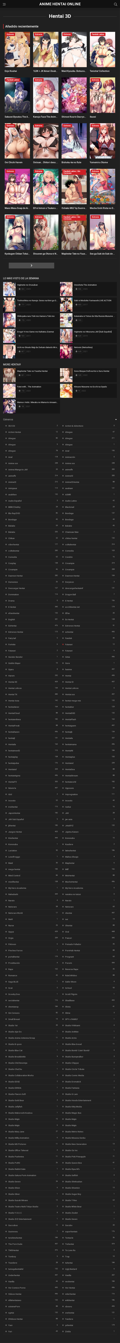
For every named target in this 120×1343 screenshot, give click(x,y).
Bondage (69, 513)
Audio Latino (71, 501)
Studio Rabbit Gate (16, 1169)
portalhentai (13, 957)
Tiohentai (69, 1244)
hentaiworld (70, 782)
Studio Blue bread (73, 1044)
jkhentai (11, 825)
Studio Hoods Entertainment (78, 1100)
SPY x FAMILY (71, 1019)
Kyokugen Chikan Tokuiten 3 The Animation (26, 253)
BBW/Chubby (14, 507)
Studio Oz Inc (71, 1150)
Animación (70, 457)
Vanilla (68, 1275)
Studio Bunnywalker (74, 1057)
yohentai (69, 1325)
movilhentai (13, 882)
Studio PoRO (14, 1163)
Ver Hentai (70, 1288)
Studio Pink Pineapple (75, 1156)
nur (66, 919)
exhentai (69, 632)
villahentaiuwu (14, 1300)
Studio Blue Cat (15, 1050)
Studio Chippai (72, 1063)
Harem (11, 676)
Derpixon (69, 582)
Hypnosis (69, 788)
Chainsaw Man (71, 532)
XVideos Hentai (15, 1319)
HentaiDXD (70, 713)
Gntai (67, 657)
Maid (10, 863)
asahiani (69, 488)
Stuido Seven (71, 1219)
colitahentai (70, 544)
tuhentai (68, 1263)
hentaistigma (14, 775)
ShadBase (70, 1000)
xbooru (68, 1306)
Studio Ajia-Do (15, 1032)
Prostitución (14, 963)
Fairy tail (12, 638)
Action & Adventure (74, 426)
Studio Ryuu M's (72, 1169)
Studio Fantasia (72, 1088)
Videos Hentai (14, 1294)
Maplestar (70, 863)
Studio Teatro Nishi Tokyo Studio (23, 1206)
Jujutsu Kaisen (71, 832)
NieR (10, 919)
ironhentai (13, 807)
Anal (67, 451)
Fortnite (11, 644)
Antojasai (12, 488)
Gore (67, 663)
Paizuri (68, 938)
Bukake (11, 526)
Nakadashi (13, 894)
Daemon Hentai (15, 576)
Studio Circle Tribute (74, 1069)
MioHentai (70, 875)
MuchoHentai (71, 882)
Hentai (68, 676)
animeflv (69, 469)
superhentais (71, 1231)
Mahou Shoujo (71, 857)
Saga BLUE (13, 982)
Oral (67, 932)
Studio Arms (71, 1038)
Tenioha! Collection (100, 71)
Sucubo (68, 1225)
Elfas (67, 613)
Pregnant (69, 957)
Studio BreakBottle (17, 1057)
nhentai (68, 913)
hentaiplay (13, 757)
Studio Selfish (71, 1175)
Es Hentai (69, 619)
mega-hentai (14, 869)
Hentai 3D (12, 682)
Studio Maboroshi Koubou (20, 1113)
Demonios (13, 582)
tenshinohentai (15, 1238)
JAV (67, 813)
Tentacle (69, 1238)
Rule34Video (71, 975)
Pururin (68, 963)
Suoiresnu (13, 1231)
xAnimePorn (14, 1306)
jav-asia (68, 819)
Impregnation (71, 794)
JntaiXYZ (69, 825)
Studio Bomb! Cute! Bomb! (77, 1050)
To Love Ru (70, 1250)
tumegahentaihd (15, 1269)
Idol (10, 794)
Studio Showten (72, 1188)
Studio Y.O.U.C (15, 1213)
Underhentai (14, 1275)
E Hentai (69, 601)
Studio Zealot (71, 1213)
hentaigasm (70, 726)
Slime (67, 1013)
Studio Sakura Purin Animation (22, 1175)
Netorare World (15, 913)
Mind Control (14, 875)
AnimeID (69, 476)
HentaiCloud (14, 713)
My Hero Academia (17, 888)
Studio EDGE (14, 1082)
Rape (10, 969)
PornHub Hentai (72, 950)
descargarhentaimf (74, 588)
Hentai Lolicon (15, 688)
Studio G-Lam (71, 1094)
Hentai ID (69, 682)
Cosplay (12, 563)
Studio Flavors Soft (17, 1094)
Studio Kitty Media (73, 1107)
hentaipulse (13, 763)
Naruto (11, 900)
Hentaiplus (70, 757)
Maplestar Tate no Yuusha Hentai (78, 253)
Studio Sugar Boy (73, 1194)
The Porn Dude (15, 1244)
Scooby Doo (14, 994)
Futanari (68, 644)
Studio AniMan (71, 1032)
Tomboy (12, 1256)
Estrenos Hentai (72, 626)
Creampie (69, 563)
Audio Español (15, 501)
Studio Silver (14, 1194)
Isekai (68, 807)
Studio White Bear (73, 1206)
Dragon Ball (70, 594)
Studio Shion (14, 1188)
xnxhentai (69, 1313)
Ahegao (68, 432)
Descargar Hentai (16, 588)
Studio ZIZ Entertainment (19, 1219)
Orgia (10, 938)
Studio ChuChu (15, 1069)
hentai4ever (13, 707)
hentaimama (70, 744)
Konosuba (70, 838)
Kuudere (69, 844)
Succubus (13, 1225)
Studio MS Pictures (17, 1144)
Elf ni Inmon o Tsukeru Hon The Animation (54, 208)
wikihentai (69, 1300)
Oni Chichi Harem (13, 162)
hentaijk (68, 732)
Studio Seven (14, 1181)
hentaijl (11, 738)
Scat (10, 988)
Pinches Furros (15, 950)
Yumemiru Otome (99, 162)
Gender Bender (15, 657)
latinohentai (70, 850)
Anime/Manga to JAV (18, 469)
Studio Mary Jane (16, 1131)
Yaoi (10, 1325)
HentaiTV (12, 782)
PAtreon (12, 944)
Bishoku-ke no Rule (71, 162)
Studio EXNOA (14, 1088)
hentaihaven (13, 732)
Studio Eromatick (73, 1082)
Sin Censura (13, 1013)
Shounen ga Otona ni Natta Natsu (49, 253)
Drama (11, 601)
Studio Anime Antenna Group (21, 1038)
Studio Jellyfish (15, 1107)
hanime (68, 669)
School (68, 988)
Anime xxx (13, 463)
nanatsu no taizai (73, 894)
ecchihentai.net (72, 607)
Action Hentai (14, 432)
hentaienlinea (14, 719)
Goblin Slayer (14, 663)
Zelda (68, 1331)
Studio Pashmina (16, 1156)
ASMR (68, 494)
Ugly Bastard (71, 1269)
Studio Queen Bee (73, 1163)
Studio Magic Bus (73, 1113)
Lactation (12, 850)
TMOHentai (13, 1250)
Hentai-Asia (13, 701)
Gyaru (11, 669)
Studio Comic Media (74, 1075)
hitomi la (12, 788)
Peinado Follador (73, 944)
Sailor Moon (70, 982)
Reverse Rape (71, 969)
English (11, 619)
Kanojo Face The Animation (47, 117)
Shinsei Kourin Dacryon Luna (76, 117)
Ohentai (68, 925)
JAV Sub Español (16, 819)
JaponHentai (14, 813)
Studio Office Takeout (18, 1150)
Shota (67, 1007)
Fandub (68, 638)
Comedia (69, 551)
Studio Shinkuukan (73, 1181)
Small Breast (14, 1019)
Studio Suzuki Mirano (18, 1200)
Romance (12, 975)
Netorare (12, 907)
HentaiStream (71, 775)
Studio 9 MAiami (72, 1025)
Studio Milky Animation (18, 1138)
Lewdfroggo (14, 857)
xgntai (11, 1313)
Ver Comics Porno (16, 1288)
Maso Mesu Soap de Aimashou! (21, 208)
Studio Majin (14, 1119)
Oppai (11, 932)
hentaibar (69, 707)
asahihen (12, 494)
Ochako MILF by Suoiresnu (75, 208)
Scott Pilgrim (71, 994)
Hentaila (69, 738)
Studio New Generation (76, 1144)
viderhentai (70, 1294)
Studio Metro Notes (74, 1131)
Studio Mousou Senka (75, 1138)
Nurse (11, 925)
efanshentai (13, 613)
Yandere (69, 1319)
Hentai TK (12, 694)
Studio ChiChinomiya (17, 1063)
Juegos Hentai (15, 832)
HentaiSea (70, 769)
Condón (68, 557)
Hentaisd (69, 763)
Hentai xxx (70, 694)
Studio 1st (13, 1025)
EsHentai (12, 626)
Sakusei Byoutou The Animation (21, 117)
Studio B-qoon (15, 1044)
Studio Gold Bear (16, 1100)
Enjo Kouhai (11, 71)
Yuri (10, 1331)
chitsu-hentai (71, 538)
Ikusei (93, 117)
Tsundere (12, 1263)
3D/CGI (11, 426)
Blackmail (69, 507)
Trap (67, 1256)
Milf (67, 869)
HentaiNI (69, 750)
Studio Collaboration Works (21, 1075)
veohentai (69, 1281)
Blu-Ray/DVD (14, 513)
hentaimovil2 (14, 750)
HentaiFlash (70, 719)
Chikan (11, 538)
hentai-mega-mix (73, 701)
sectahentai (13, 1000)
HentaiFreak (14, 726)
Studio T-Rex (71, 1200)
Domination (13, 594)
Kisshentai (13, 838)
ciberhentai (13, 544)
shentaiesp (13, 1007)
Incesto (11, 800)
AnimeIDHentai (72, 482)
